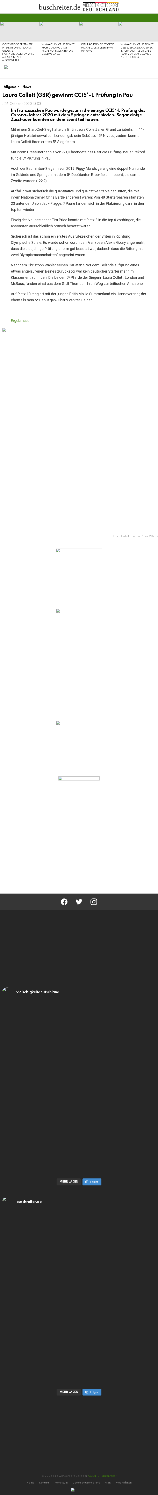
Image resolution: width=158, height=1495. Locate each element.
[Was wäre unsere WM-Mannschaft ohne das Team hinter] (79, 1045)
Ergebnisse (20, 320)
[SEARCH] (153, 18)
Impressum (61, 1482)
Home (30, 1482)
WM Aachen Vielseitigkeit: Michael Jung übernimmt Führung (98, 47)
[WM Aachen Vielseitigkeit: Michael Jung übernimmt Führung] (98, 32)
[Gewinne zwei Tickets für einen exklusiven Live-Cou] (79, 1255)
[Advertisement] (79, 855)
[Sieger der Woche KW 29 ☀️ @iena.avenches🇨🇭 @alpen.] (79, 1342)
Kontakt (44, 1482)
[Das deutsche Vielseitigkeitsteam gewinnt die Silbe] (79, 1132)
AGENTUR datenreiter (102, 1476)
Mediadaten (124, 1482)
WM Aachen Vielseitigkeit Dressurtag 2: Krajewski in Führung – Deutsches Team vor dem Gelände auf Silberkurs (137, 51)
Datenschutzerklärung (86, 1482)
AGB (108, 1482)
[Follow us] (146, 18)
